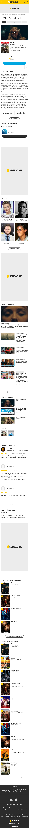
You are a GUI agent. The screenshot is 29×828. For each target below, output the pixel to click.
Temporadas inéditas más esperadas (14, 636)
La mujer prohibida (15, 696)
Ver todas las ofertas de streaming (14, 142)
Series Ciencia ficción (21, 14)
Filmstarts (11, 807)
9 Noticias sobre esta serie (14, 392)
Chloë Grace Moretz (19, 47)
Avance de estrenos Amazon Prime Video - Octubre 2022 (21, 409)
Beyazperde (22, 807)
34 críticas (15, 450)
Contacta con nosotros (16, 814)
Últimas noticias (7, 305)
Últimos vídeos (7, 397)
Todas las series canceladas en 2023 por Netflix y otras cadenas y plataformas (22, 350)
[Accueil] (13, 2)
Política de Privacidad (8, 816)
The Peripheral (12, 18)
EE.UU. (18, 50)
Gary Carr (21, 219)
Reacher (13, 582)
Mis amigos (18, 55)
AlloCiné (3, 807)
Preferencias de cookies (14, 817)
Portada (2, 14)
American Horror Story (16, 608)
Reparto (4, 199)
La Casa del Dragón (15, 595)
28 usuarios (9, 450)
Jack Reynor (16, 48)
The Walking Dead (15, 762)
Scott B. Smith (19, 45)
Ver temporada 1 (14, 118)
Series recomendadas (13, 14)
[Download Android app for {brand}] (17, 799)
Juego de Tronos (15, 670)
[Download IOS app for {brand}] (12, 799)
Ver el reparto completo (14, 248)
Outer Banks (14, 657)
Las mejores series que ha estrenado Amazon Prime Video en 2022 (21, 362)
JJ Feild (21, 242)
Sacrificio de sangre (15, 710)
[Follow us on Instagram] (16, 790)
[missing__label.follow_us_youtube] (4, 790)
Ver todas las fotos (14, 440)
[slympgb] (3, 449)
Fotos (3, 428)
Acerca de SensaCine (6, 814)
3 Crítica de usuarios (14, 504)
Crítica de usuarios (8, 445)
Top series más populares (14, 777)
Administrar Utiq (17, 816)
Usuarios (11, 55)
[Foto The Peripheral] (4, 433)
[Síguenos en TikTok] (21, 790)
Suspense (12, 44)
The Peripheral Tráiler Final (21, 400)
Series (6, 14)
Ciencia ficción (21, 42)
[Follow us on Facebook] (8, 790)
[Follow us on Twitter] (12, 790)
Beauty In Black (14, 621)
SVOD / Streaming (6, 126)
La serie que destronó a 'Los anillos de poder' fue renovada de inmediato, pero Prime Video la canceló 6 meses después (22, 338)
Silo (12, 749)
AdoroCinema (5, 809)
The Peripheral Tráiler (21, 417)
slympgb (9, 448)
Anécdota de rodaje (8, 510)
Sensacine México (19, 809)
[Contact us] (25, 790)
